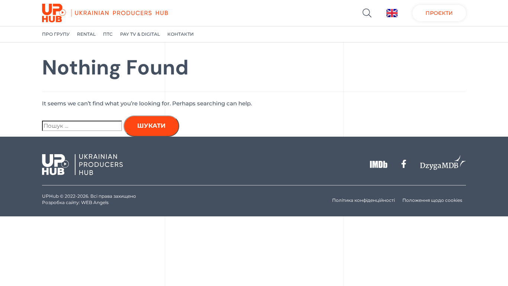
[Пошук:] (82, 126)
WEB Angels (95, 202)
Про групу (56, 34)
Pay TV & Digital (140, 34)
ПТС (108, 34)
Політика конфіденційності (363, 200)
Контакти (180, 34)
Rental (86, 34)
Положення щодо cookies (432, 200)
